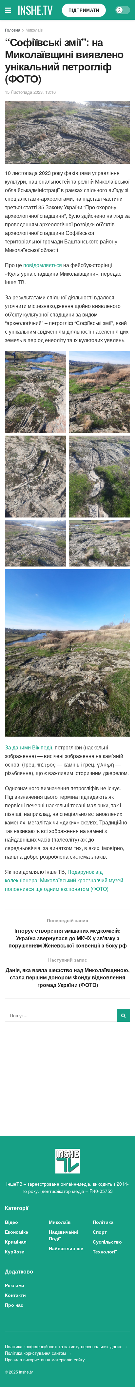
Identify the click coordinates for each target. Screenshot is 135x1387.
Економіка (16, 1231)
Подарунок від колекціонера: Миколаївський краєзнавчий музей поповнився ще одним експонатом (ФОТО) (64, 880)
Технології (105, 1251)
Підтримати (83, 10)
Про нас (14, 1304)
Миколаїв (34, 30)
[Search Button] (123, 1015)
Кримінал (16, 1241)
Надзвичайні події (63, 1235)
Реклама (14, 1285)
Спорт (100, 1231)
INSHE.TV (35, 9)
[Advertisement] (67, 1073)
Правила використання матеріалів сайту (45, 1359)
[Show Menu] (8, 10)
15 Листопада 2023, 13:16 (30, 92)
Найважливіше (66, 1248)
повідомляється (42, 265)
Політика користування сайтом (35, 1353)
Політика (103, 1222)
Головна (12, 30)
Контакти (15, 1295)
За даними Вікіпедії (28, 747)
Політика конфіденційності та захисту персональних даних (63, 1346)
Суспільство (107, 1241)
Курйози (15, 1251)
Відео (11, 1222)
